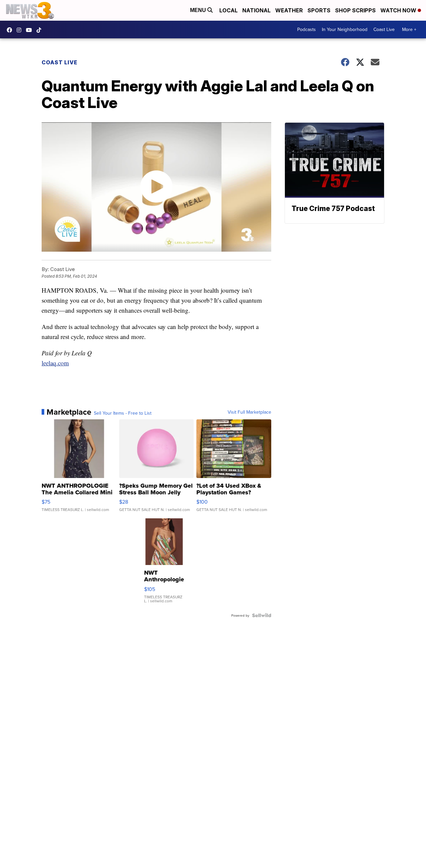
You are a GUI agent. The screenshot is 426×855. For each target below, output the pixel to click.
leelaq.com (55, 363)
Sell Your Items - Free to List (122, 413)
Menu (198, 10)
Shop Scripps (355, 10)
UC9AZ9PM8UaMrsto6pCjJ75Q (30, 30)
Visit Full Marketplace (249, 412)
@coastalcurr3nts (41, 30)
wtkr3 (21, 30)
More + (409, 29)
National (256, 10)
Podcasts (306, 29)
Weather (289, 10)
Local (228, 10)
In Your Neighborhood (344, 29)
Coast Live (384, 29)
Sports (319, 10)
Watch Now (399, 10)
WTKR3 (11, 30)
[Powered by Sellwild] (261, 615)
